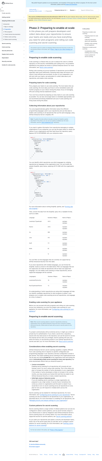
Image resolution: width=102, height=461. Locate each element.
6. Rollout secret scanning (10, 39)
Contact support (35, 446)
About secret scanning (66, 341)
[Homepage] (64, 455)
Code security (6, 13)
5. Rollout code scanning (9, 36)
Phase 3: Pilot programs (56, 429)
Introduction (6, 24)
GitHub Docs (9, 3)
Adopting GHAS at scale (36, 11)
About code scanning (46, 67)
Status (55, 454)
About (97, 454)
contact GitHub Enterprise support (43, 20)
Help (60, 454)
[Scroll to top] (98, 457)
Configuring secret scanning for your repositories (55, 394)
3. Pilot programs (7, 31)
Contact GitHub (69, 454)
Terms (41, 454)
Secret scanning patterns (63, 416)
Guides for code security (8, 65)
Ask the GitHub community (38, 444)
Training (89, 454)
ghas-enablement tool (47, 122)
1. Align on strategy (8, 26)
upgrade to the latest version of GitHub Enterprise (74, 18)
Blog (94, 454)
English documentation (71, 4)
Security (51, 454)
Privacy (45, 454)
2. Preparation (7, 29)
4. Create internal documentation (11, 34)
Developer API (82, 454)
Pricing (76, 454)
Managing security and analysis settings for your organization (48, 400)
